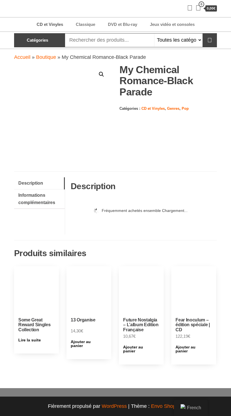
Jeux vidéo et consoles (172, 24)
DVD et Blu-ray (122, 24)
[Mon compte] (190, 8)
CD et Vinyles (50, 24)
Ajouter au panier (81, 343)
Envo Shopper (167, 406)
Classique (85, 24)
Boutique (46, 57)
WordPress (114, 406)
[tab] (39, 183)
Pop (185, 109)
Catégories (37, 40)
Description (30, 182)
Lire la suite (29, 340)
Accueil (22, 57)
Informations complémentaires (36, 199)
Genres (173, 109)
